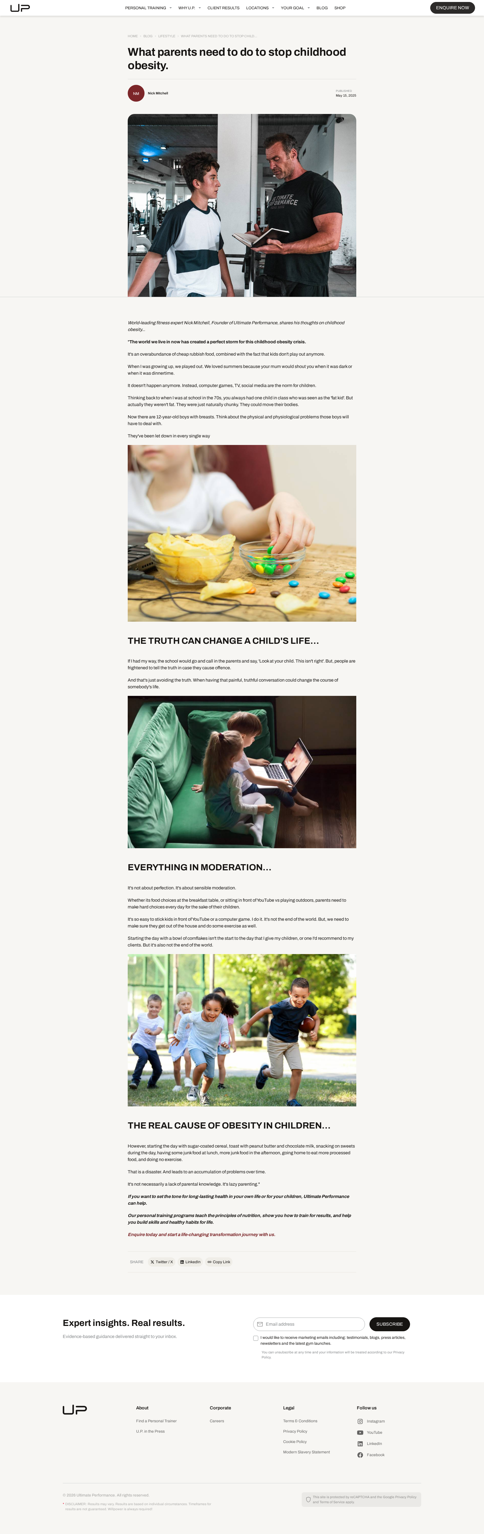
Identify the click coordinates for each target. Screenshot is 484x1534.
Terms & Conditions (300, 1421)
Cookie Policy (295, 1442)
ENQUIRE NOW (452, 7)
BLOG (322, 8)
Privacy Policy (295, 1431)
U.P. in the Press (150, 1431)
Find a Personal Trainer (156, 1421)
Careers (217, 1421)
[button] (148, 8)
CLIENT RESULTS (223, 8)
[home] (24, 7)
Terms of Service (332, 1502)
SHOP (339, 8)
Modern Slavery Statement (306, 1452)
